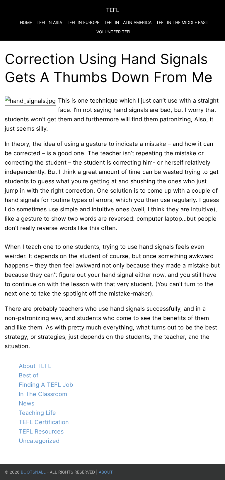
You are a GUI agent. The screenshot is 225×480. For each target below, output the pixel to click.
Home (26, 22)
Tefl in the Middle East (182, 22)
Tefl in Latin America (127, 22)
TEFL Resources (41, 431)
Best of (28, 375)
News (26, 403)
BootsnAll (33, 471)
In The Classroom (43, 394)
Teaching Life (37, 412)
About (106, 471)
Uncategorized (39, 440)
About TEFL (35, 366)
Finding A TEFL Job (46, 384)
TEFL (112, 9)
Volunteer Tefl (114, 31)
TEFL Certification (44, 422)
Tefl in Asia (49, 22)
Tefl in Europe (83, 22)
